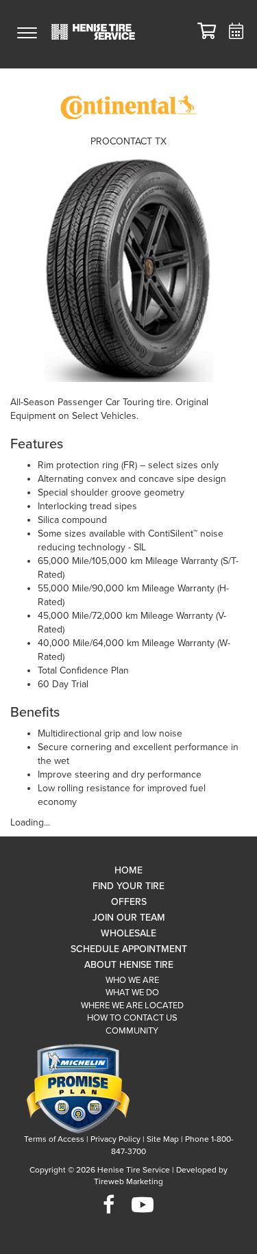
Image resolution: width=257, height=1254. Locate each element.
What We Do (132, 992)
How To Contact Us (132, 1017)
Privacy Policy (115, 1139)
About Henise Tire (128, 965)
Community (132, 1030)
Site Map (163, 1139)
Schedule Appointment (129, 949)
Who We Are (132, 980)
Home (128, 870)
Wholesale (128, 933)
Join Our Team (129, 917)
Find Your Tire (128, 886)
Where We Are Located (132, 1005)
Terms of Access (54, 1139)
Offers (129, 902)
